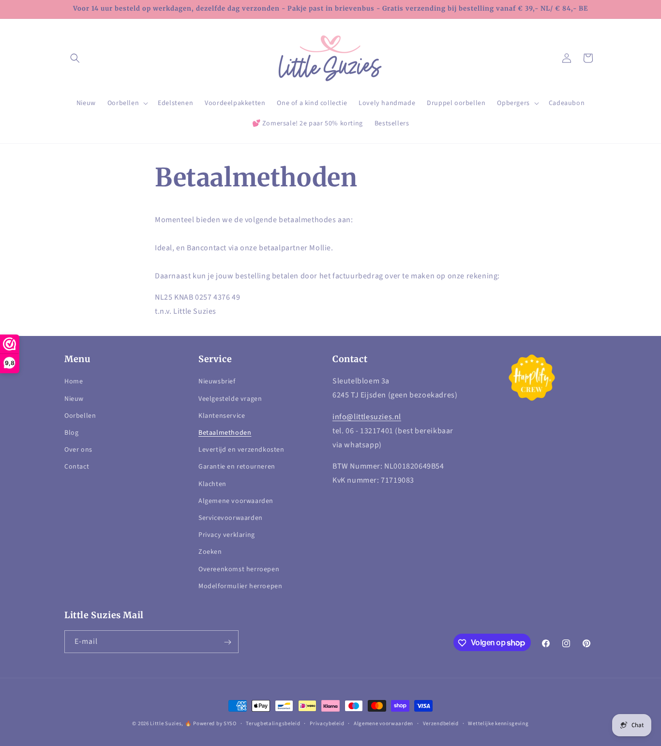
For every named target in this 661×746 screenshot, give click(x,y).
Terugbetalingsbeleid (273, 723)
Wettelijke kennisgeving (498, 723)
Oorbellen (80, 416)
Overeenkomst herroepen (238, 569)
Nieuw (74, 399)
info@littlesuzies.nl (366, 416)
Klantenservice (221, 416)
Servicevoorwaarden (230, 518)
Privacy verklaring (226, 535)
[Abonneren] (227, 642)
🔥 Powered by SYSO (211, 723)
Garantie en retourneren (236, 467)
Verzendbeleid (441, 723)
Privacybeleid (327, 723)
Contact (76, 467)
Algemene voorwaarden (235, 501)
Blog (71, 433)
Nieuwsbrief (217, 382)
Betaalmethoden (224, 433)
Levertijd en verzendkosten (241, 450)
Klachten (212, 484)
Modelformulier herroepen (240, 586)
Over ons (78, 450)
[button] (75, 58)
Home (73, 382)
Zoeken (210, 552)
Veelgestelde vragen (230, 399)
